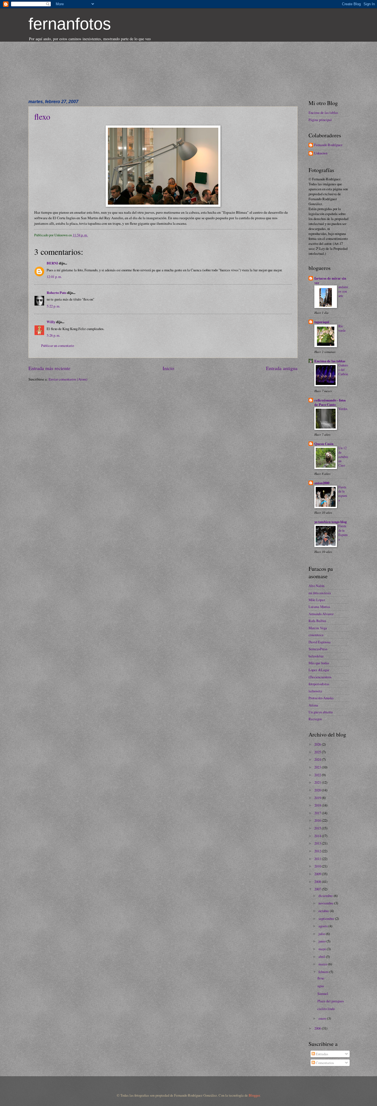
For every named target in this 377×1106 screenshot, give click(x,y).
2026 (318, 744)
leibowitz (315, 691)
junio (322, 941)
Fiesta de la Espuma (343, 532)
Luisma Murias (319, 606)
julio (322, 933)
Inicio (168, 368)
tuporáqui (321, 321)
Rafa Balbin (317, 620)
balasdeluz (316, 656)
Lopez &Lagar (319, 669)
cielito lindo (326, 1008)
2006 (318, 1028)
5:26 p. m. (53, 335)
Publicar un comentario (57, 345)
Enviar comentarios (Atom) (68, 379)
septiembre (326, 918)
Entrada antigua (282, 368)
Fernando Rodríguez (328, 145)
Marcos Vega (318, 627)
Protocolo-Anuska (321, 697)
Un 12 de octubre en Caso (343, 457)
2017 (318, 812)
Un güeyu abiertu (321, 711)
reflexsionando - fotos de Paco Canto (330, 402)
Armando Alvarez (321, 613)
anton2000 (321, 482)
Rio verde (342, 328)
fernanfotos (69, 24)
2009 (318, 873)
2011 (318, 858)
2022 (318, 774)
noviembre (326, 903)
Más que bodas (319, 662)
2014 (318, 835)
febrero (323, 971)
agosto (323, 925)
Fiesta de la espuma (342, 493)
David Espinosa (320, 641)
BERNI (52, 263)
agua (320, 985)
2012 (318, 850)
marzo (323, 964)
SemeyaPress (318, 648)
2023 (318, 767)
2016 (318, 820)
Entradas (321, 1053)
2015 (318, 828)
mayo (322, 948)
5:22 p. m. (53, 306)
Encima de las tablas (323, 112)
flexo (42, 116)
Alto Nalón (316, 585)
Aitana (313, 705)
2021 (318, 782)
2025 (318, 751)
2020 (318, 790)
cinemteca (316, 634)
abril (322, 956)
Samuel (322, 993)
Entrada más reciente (49, 368)
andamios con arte (343, 291)
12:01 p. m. (54, 276)
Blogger (254, 1095)
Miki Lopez (317, 599)
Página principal (320, 119)
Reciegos (315, 718)
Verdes (342, 408)
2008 (318, 881)
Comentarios (324, 1062)
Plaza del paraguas (330, 1000)
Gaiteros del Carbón (343, 369)
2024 (318, 759)
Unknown (320, 153)
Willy (51, 321)
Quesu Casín (323, 443)
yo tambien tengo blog (330, 521)
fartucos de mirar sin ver (330, 280)
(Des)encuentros (320, 676)
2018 (318, 805)
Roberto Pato (57, 292)
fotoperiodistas (319, 683)
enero (322, 1018)
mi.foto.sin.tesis (320, 592)
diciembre (326, 895)
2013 (318, 843)
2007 (318, 889)
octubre (324, 910)
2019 (318, 797)
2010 (318, 866)
